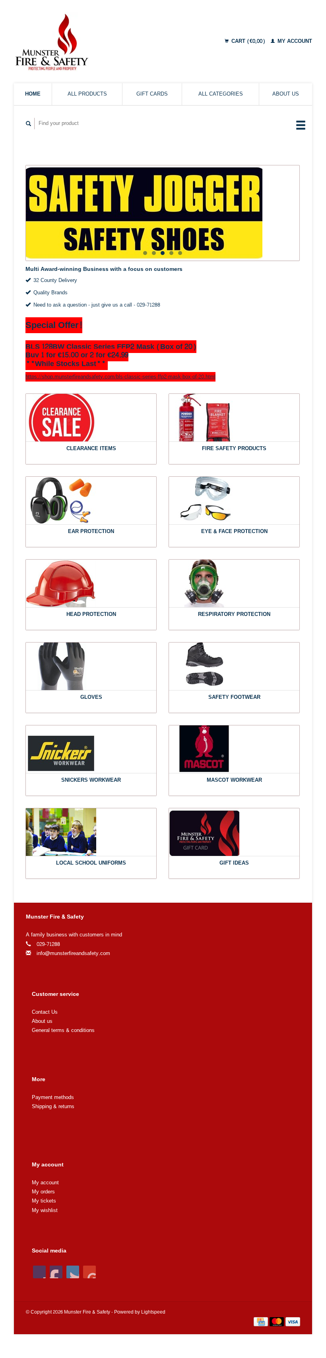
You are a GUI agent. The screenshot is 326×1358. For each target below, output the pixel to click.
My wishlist (45, 1210)
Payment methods (53, 1097)
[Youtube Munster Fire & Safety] (89, 1272)
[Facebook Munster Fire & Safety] (39, 1272)
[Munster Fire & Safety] (83, 41)
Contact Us (45, 1012)
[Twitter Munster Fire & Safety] (56, 1272)
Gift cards (152, 94)
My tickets (44, 1201)
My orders (43, 1192)
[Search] (29, 123)
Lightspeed (153, 1312)
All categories (220, 94)
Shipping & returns (53, 1106)
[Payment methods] (262, 1323)
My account (294, 41)
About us (285, 94)
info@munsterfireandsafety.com (73, 953)
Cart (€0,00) (248, 41)
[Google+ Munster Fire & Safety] (72, 1272)
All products (87, 94)
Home (33, 94)
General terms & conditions (63, 1030)
